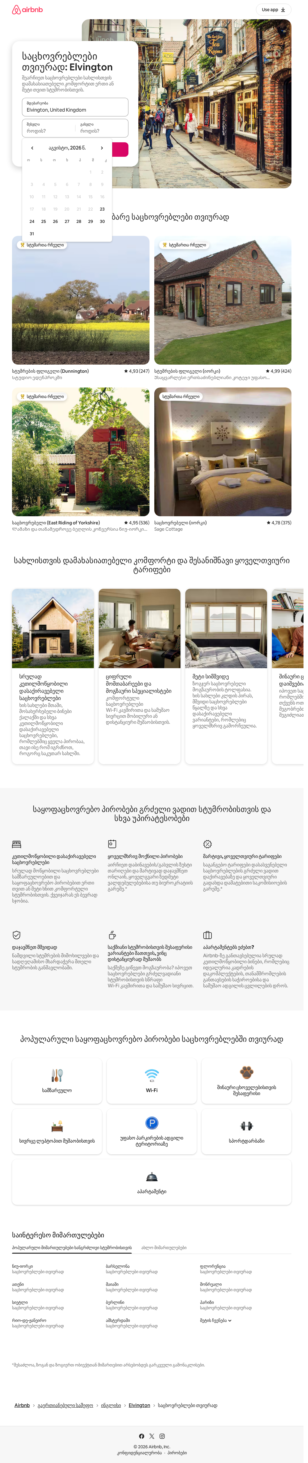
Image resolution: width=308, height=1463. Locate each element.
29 (90, 221)
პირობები (177, 1452)
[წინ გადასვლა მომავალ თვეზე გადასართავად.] (101, 148)
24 (31, 221)
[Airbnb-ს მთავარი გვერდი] (27, 9)
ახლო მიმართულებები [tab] (163, 1247)
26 (55, 221)
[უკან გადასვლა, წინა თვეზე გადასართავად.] (32, 148)
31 (32, 233)
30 (102, 221)
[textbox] (48, 130)
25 (43, 221)
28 (78, 221)
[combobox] (75, 109)
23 (102, 209)
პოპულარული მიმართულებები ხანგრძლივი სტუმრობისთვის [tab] (72, 1247)
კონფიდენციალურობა (139, 1452)
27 (67, 221)
